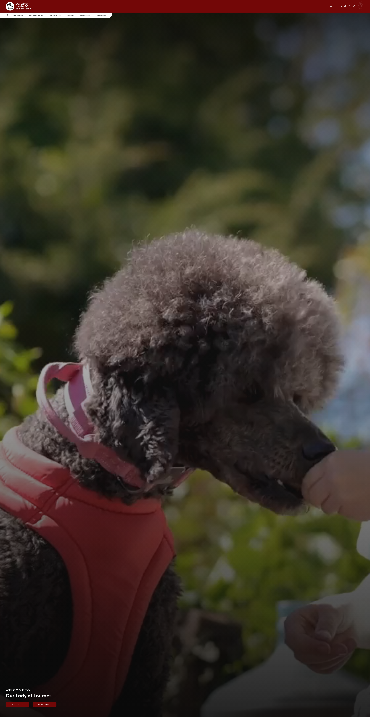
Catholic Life (55, 15)
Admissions (43, 704)
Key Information (36, 15)
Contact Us (101, 15)
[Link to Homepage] (20, 6)
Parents (70, 15)
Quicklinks (335, 6)
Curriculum (85, 15)
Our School (18, 15)
